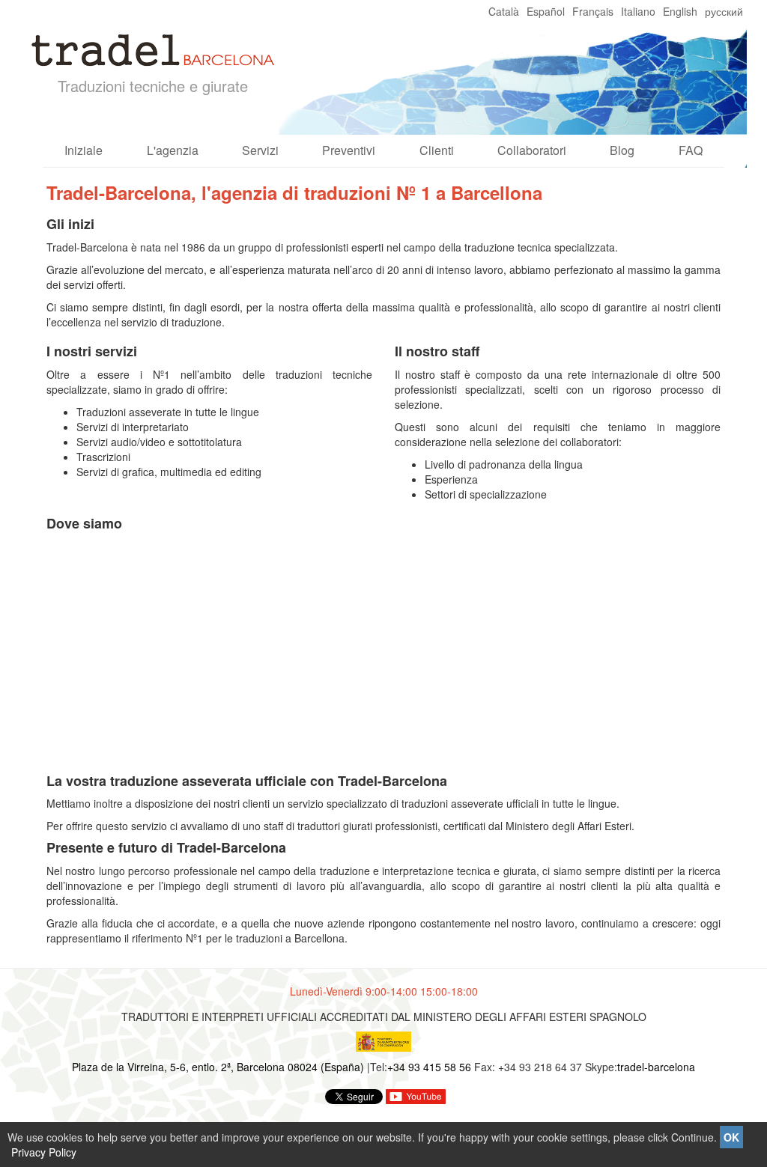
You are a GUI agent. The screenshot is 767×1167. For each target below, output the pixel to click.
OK (731, 1137)
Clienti (436, 150)
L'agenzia (172, 150)
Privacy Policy (43, 1152)
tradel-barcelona (656, 1066)
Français (592, 11)
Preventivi (348, 150)
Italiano (638, 11)
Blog (622, 150)
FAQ (691, 150)
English (680, 11)
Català (503, 11)
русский (724, 11)
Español (546, 11)
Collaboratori (531, 150)
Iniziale (83, 150)
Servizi (260, 150)
